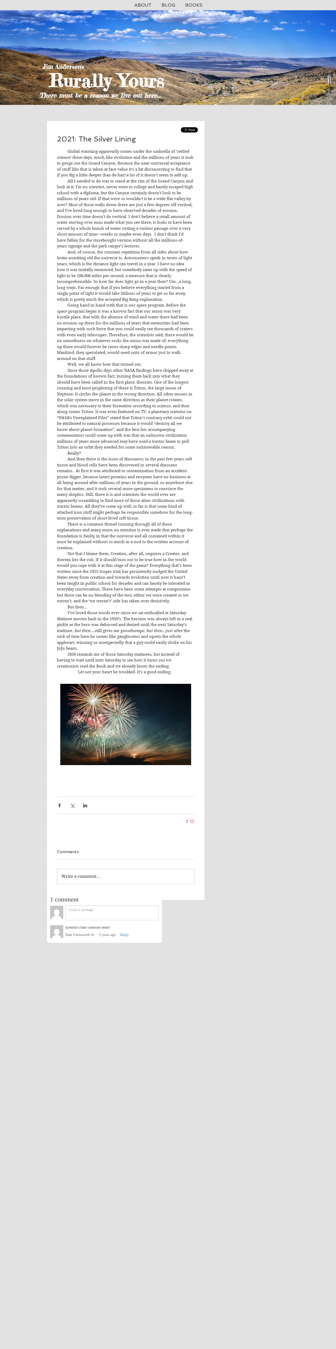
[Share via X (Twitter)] (72, 805)
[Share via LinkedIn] (85, 805)
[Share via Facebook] (59, 805)
